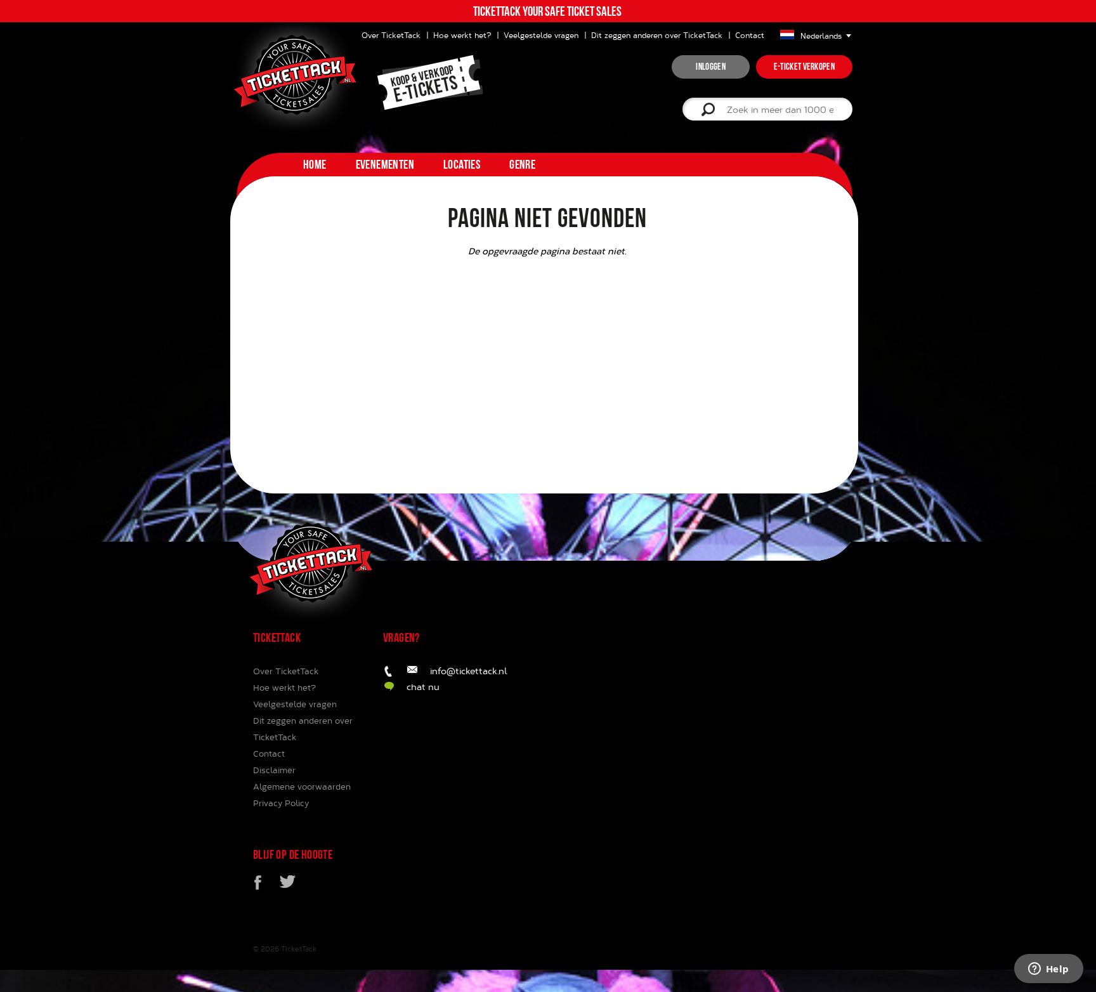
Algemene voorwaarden (302, 786)
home (315, 164)
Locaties (461, 164)
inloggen (710, 67)
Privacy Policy (281, 803)
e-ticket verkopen (804, 67)
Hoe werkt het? (462, 35)
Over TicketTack (285, 671)
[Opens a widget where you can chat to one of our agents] (1048, 970)
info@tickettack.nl (468, 671)
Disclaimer (274, 770)
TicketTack (298, 948)
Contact (749, 35)
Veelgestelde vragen (541, 35)
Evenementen (385, 164)
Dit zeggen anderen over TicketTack (656, 35)
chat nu (423, 687)
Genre (522, 164)
